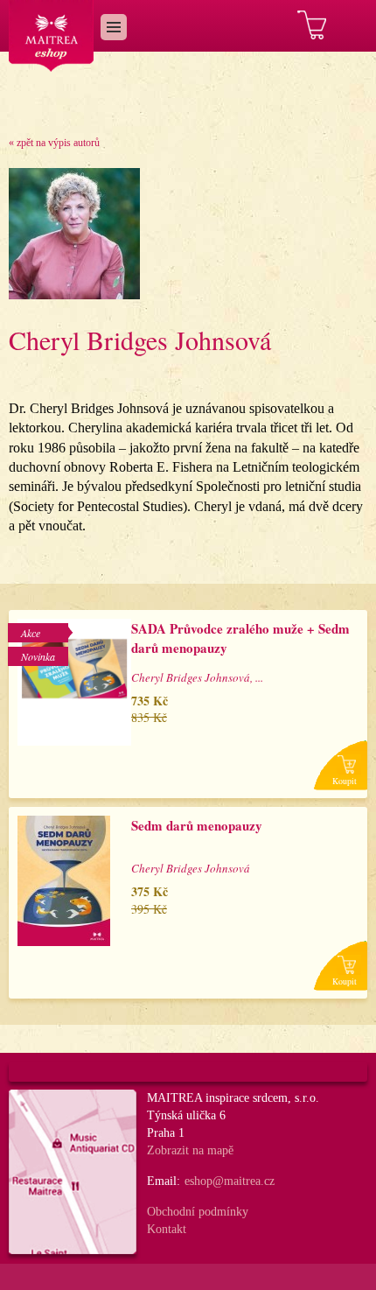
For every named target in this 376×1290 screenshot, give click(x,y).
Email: (163, 1181)
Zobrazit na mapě (190, 1150)
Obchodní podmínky (197, 1211)
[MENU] (114, 27)
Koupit (344, 781)
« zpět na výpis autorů (54, 143)
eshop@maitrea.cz (230, 1181)
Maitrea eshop (51, 36)
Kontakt (166, 1229)
